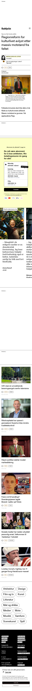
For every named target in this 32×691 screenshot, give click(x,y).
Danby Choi (21, 647)
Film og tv (8, 594)
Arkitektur (8, 589)
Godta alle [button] (16, 682)
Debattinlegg (21, 640)
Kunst (6, 67)
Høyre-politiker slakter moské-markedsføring (13, 461)
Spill (22, 621)
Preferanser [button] (16, 685)
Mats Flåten (21, 665)
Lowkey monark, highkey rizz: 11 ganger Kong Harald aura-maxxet (15, 570)
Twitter (3, 642)
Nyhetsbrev (5, 636)
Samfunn (20, 616)
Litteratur (8, 600)
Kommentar (11, 540)
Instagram (4, 640)
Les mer (8, 672)
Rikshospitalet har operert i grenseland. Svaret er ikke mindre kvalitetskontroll (15, 423)
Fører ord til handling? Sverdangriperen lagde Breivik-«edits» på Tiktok (11, 499)
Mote (18, 610)
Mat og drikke (10, 605)
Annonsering (21, 638)
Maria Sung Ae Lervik (13, 56)
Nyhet (10, 67)
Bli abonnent (21, 636)
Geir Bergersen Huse (23, 653)
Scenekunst (9, 621)
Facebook (4, 638)
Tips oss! (8, 63)
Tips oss (19, 642)
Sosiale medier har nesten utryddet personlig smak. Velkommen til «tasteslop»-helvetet (15, 534)
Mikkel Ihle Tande (22, 659)
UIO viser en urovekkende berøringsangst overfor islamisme (15, 387)
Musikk (7, 616)
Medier (6, 505)
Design (6, 540)
